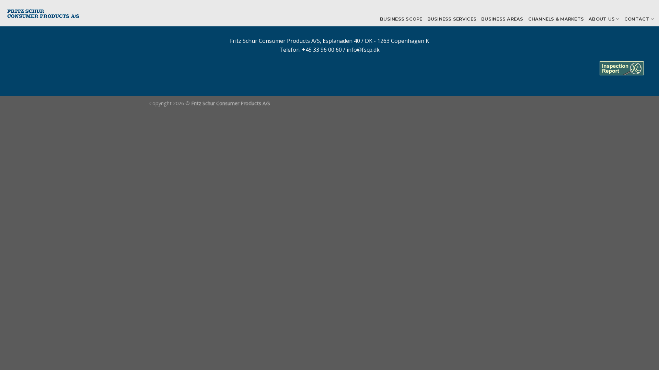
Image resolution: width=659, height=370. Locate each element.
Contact (636, 19)
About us (602, 19)
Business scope (401, 19)
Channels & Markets (556, 19)
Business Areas (502, 19)
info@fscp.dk (363, 49)
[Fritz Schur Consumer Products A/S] (50, 13)
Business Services (451, 19)
